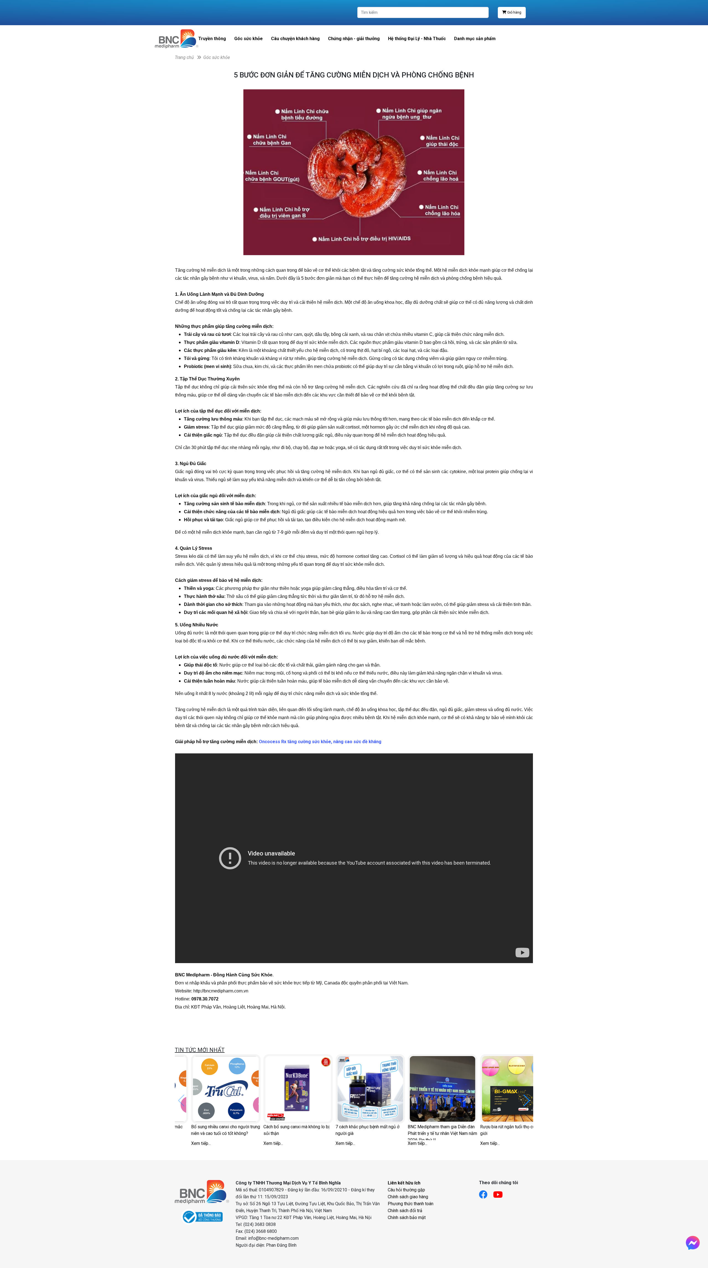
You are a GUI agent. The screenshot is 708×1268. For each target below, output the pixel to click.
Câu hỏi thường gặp (406, 1189)
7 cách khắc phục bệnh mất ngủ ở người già (496, 1130)
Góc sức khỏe (248, 38)
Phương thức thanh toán (410, 1203)
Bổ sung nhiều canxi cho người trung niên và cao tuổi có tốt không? (353, 1130)
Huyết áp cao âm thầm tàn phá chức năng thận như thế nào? (209, 1130)
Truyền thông (212, 38)
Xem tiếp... (184, 1143)
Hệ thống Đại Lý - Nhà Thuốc (417, 38)
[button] (526, 1101)
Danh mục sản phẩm (475, 38)
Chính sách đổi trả (405, 1210)
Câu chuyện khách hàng (295, 38)
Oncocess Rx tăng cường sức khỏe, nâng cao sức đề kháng (320, 741)
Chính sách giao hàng (408, 1196)
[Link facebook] (486, 1193)
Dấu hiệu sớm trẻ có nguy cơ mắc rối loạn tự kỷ (279, 1130)
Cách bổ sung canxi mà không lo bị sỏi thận (425, 1130)
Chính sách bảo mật (407, 1217)
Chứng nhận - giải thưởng (354, 38)
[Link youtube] (500, 1193)
